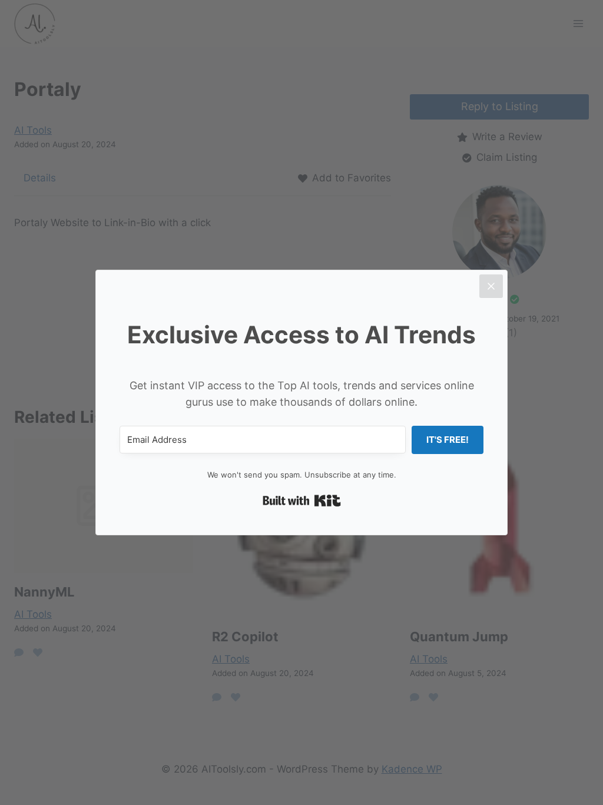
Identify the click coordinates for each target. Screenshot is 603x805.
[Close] (491, 286)
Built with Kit (302, 500)
